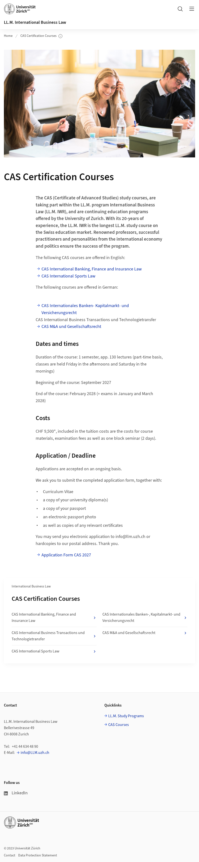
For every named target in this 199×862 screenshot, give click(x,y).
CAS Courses (118, 724)
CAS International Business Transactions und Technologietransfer (48, 636)
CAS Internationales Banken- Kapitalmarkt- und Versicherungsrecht (85, 309)
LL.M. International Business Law (35, 22)
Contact (9, 855)
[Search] (180, 9)
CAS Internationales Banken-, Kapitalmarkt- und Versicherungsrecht (141, 617)
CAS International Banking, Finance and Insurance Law (91, 269)
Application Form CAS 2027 (66, 555)
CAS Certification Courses (38, 36)
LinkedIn (20, 793)
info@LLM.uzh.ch (35, 752)
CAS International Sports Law (68, 276)
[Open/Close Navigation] (192, 9)
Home (8, 35)
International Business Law (31, 586)
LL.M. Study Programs (126, 716)
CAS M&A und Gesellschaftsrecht (71, 327)
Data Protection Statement (37, 855)
